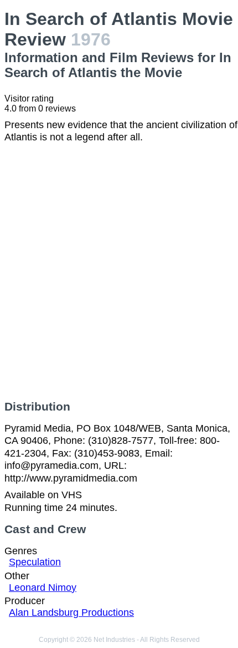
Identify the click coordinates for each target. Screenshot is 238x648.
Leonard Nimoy (42, 587)
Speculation (35, 562)
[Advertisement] (119, 272)
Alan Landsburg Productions (71, 612)
